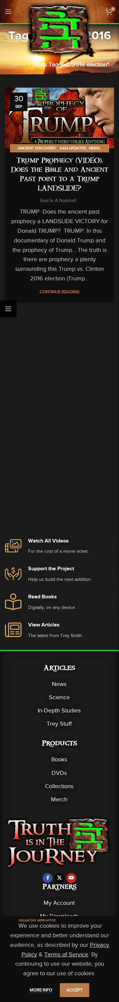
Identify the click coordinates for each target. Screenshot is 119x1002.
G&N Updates (73, 148)
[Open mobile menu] (8, 11)
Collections (59, 786)
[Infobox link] (59, 547)
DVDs (59, 773)
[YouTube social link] (71, 878)
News (94, 148)
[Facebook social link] (48, 878)
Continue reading (59, 291)
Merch (59, 799)
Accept (74, 989)
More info (41, 989)
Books (59, 759)
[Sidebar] (8, 309)
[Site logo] (59, 29)
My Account (59, 903)
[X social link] (59, 878)
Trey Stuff (59, 723)
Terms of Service (66, 954)
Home (18, 64)
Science (59, 697)
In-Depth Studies (59, 710)
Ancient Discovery (37, 148)
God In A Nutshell (58, 200)
